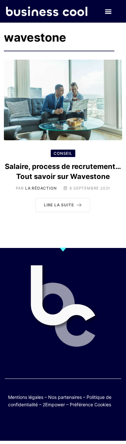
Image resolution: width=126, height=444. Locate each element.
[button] (108, 11)
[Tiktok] (69, 425)
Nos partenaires (65, 397)
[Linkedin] (94, 425)
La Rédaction (41, 188)
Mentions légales (25, 397)
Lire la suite (59, 204)
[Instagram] (81, 425)
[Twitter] (31, 425)
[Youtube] (56, 425)
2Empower (54, 404)
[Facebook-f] (44, 425)
